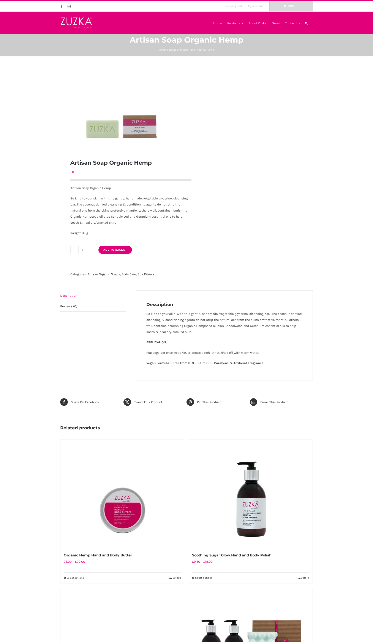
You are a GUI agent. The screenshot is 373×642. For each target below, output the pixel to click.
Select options (75, 577)
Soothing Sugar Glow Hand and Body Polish (232, 555)
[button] (306, 23)
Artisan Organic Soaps (103, 274)
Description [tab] (68, 296)
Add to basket (115, 249)
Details (176, 577)
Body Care (129, 274)
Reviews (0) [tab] (68, 306)
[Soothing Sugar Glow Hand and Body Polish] (251, 494)
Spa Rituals (146, 274)
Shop (172, 49)
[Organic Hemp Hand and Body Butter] (122, 494)
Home (162, 49)
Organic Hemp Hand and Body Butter (98, 555)
